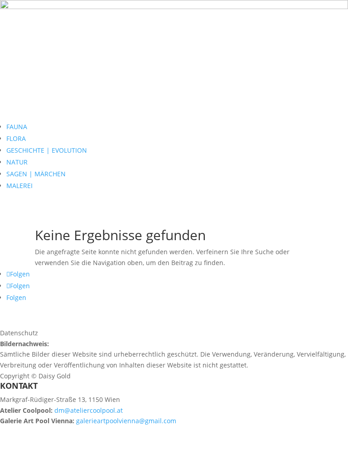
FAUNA (16, 126)
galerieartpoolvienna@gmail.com (126, 420)
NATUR (17, 162)
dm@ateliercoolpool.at (88, 410)
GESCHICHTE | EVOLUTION (46, 150)
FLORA (16, 138)
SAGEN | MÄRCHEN (36, 173)
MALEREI (19, 185)
